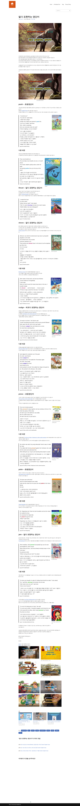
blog (63, 4)
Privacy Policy (68, 4)
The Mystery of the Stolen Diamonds (29, 313)
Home (51, 4)
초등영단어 (57, 730)
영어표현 (52, 730)
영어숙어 (48, 730)
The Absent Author (25, 194)
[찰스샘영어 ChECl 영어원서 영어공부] (12, 4)
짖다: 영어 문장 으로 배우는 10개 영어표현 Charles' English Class (33, 747)
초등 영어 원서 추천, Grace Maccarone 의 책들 (29, 692)
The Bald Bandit (22, 540)
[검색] (70, 10)
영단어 (29, 730)
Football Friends (24, 110)
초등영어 (20, 732)
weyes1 (21, 19)
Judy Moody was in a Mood (24, 474)
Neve (10, 804)
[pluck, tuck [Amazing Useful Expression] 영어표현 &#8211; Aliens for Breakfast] (25, 716)
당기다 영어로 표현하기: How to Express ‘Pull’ (51, 692)
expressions (24, 730)
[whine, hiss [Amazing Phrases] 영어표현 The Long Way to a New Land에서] (54, 716)
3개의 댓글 (33, 19)
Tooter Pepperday (22, 504)
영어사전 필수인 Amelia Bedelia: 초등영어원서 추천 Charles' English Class (35, 744)
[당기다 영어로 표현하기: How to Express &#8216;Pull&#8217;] (39, 716)
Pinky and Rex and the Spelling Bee (26, 398)
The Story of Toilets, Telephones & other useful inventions (35, 437)
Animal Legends (22, 230)
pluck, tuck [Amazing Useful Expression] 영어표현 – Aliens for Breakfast (24, 721)
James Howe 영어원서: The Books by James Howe (29, 705)
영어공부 (37, 730)
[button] (60, 4)
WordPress (19, 804)
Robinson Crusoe (22, 271)
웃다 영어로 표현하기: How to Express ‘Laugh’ (51, 705)
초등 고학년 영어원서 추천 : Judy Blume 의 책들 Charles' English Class (34, 750)
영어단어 (33, 730)
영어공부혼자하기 (42, 730)
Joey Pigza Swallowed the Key (30, 599)
